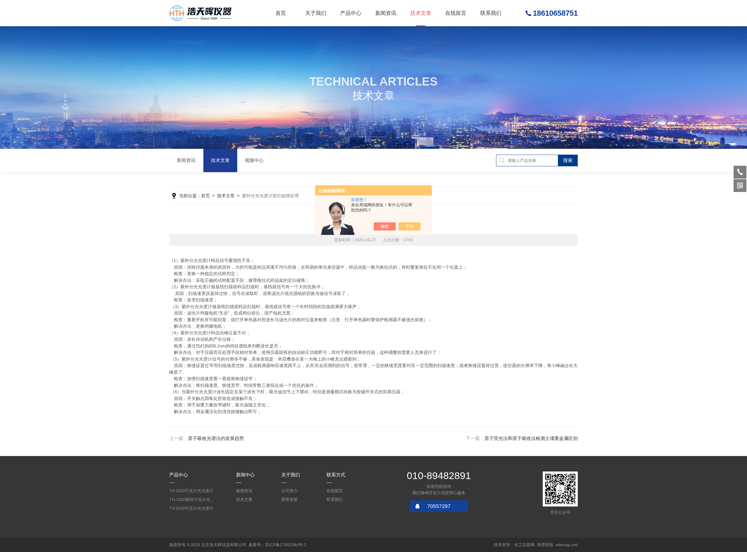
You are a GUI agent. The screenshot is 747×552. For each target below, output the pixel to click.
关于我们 (315, 13)
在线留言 (455, 13)
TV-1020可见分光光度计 (191, 490)
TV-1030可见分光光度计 (191, 508)
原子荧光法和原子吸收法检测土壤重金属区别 (531, 438)
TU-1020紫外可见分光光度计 (192, 499)
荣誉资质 (289, 499)
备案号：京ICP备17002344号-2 (277, 544)
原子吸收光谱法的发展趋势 (216, 438)
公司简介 (289, 490)
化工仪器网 (524, 544)
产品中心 (350, 13)
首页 (280, 13)
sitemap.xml (567, 544)
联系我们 (490, 13)
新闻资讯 (385, 13)
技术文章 (420, 13)
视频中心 (254, 160)
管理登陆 (545, 544)
